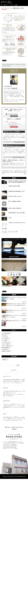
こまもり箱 (4, 336)
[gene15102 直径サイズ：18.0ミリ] (4, 196)
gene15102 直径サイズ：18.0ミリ (15, 196)
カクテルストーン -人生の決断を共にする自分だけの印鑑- (20, 172)
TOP (1, 4)
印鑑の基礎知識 (5, 347)
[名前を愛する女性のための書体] (4, 186)
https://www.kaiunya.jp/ (19, 142)
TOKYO (10, 217)
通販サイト (6, 4)
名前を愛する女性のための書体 (14, 186)
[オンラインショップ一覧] (4, 231)
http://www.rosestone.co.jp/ (19, 157)
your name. (4, 335)
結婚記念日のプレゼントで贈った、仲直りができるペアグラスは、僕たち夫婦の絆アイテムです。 (14, 305)
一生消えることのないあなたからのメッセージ (17, 222)
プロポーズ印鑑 (5, 343)
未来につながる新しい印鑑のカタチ (15, 208)
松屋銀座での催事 (6, 351)
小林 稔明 (8, 66)
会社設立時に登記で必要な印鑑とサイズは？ (17, 191)
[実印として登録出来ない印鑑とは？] (4, 201)
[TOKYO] (4, 217)
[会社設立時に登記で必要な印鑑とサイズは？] (4, 191)
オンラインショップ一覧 (13, 231)
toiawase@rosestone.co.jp (11, 446)
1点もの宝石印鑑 (5, 333)
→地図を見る (21, 442)
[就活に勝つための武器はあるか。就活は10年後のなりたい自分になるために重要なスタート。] (4, 181)
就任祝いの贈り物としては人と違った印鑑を (17, 212)
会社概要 (16, 4)
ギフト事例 (4, 340)
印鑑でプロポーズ (5, 258)
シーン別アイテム (6, 342)
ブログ (11, 4)
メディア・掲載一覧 (6, 345)
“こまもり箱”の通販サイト (7, 286)
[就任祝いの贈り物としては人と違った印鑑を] (4, 212)
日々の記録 (4, 349)
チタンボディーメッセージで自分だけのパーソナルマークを (8, 172)
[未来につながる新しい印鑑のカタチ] (4, 208)
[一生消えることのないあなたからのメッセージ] (4, 222)
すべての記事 (16, 64)
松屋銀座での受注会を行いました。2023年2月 (17, 320)
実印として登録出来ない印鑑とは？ (15, 201)
